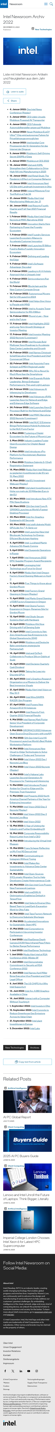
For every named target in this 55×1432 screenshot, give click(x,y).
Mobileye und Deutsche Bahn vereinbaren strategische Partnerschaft (29, 645)
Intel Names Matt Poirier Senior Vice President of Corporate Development (29, 722)
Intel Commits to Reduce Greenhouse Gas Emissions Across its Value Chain (29, 1013)
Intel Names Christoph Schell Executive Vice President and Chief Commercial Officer (30, 355)
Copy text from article (30, 1061)
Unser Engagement (12, 1347)
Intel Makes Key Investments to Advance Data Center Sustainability (28, 866)
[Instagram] (36, 1371)
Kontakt (7, 1355)
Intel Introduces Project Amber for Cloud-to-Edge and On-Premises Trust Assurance (28, 788)
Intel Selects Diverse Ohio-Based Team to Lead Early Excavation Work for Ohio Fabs (30, 906)
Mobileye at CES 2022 (38, 160)
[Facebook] (5, 1371)
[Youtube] (29, 1371)
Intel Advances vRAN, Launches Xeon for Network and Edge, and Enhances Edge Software (30, 400)
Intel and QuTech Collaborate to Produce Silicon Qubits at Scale (30, 656)
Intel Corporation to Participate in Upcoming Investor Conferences (27, 932)
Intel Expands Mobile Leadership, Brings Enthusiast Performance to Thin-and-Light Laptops (30, 381)
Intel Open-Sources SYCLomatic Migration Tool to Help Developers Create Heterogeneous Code (30, 877)
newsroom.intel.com (43, 1312)
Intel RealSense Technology (37, 950)
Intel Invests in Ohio (40, 1005)
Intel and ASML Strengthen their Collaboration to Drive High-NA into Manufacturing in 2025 (29, 168)
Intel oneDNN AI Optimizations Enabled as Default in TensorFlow (27, 895)
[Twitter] (13, 1371)
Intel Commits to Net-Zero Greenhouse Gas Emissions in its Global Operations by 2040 (28, 634)
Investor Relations (12, 1351)
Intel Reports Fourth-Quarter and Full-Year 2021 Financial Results (29, 209)
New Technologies (14, 1047)
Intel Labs (35, 1028)
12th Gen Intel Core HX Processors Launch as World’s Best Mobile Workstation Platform (31, 741)
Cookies (6, 1386)
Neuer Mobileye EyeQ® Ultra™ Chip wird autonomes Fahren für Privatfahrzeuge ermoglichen (30, 135)
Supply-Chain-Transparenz (37, 1383)
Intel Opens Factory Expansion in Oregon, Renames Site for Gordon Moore (29, 609)
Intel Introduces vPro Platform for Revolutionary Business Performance (28, 454)
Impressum (8, 1363)
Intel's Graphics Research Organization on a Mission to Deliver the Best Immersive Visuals (30, 682)
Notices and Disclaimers (12, 1404)
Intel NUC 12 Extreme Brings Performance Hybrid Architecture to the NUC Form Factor (30, 425)
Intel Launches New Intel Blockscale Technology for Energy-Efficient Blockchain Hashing (29, 535)
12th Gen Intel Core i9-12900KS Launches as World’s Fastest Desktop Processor (29, 509)
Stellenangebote (11, 1359)
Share (14, 100)
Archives (34, 1047)
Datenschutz (32, 1386)
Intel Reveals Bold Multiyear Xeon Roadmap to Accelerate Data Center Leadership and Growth (29, 345)
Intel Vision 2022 (32, 821)
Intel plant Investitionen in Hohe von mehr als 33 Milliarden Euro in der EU (30, 491)
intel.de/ (10, 1314)
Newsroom (16, 4)
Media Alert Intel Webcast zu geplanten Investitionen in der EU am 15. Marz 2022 (31, 473)
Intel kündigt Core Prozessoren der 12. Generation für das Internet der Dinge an (29, 146)
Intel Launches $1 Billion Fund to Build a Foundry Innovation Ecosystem (30, 249)
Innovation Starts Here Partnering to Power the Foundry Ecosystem (30, 227)
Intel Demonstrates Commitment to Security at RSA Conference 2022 (26, 965)
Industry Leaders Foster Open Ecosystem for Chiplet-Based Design (29, 443)
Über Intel (8, 1343)
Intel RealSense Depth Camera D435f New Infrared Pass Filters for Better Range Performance (30, 942)
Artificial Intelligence (17, 1088)
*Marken (6, 1383)
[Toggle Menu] (46, 4)
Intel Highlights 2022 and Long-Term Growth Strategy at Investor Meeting (29, 327)
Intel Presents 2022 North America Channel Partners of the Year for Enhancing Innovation (30, 799)
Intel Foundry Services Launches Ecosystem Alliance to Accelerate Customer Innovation (30, 238)
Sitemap (6, 1389)
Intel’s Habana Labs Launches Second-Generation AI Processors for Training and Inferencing (29, 777)
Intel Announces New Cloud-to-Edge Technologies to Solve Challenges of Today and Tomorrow (28, 752)
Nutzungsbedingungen (36, 1379)
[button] (14, 92)
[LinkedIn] (21, 1371)
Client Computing (16, 1127)
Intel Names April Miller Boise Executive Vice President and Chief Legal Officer (30, 976)
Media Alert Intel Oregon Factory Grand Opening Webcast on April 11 (30, 576)
